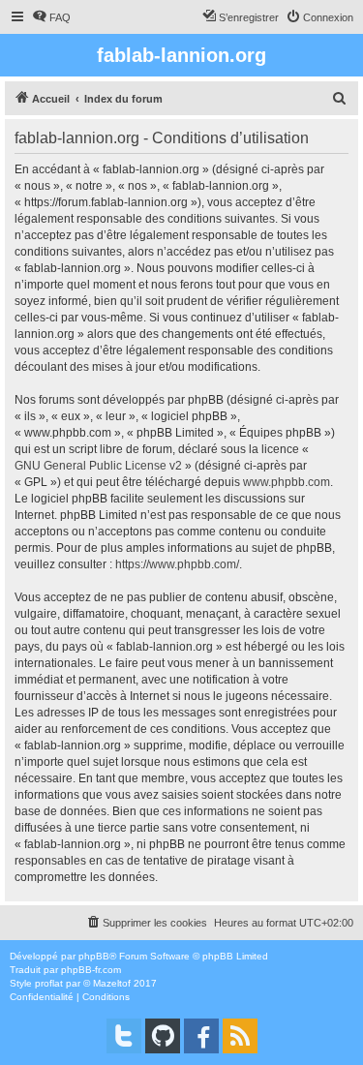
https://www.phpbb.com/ (177, 564)
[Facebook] (201, 1036)
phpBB (93, 956)
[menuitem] (51, 17)
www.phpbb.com (286, 482)
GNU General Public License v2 (98, 465)
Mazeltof (112, 983)
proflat (49, 983)
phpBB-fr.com (91, 969)
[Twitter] (123, 1036)
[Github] (162, 1036)
